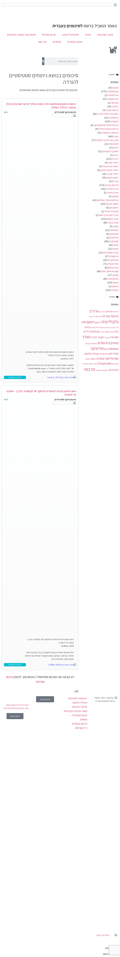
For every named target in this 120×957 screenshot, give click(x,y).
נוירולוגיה (114, 237)
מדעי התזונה (112, 192)
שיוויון (94, 364)
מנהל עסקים (112, 219)
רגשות (93, 358)
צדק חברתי (104, 353)
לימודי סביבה (112, 174)
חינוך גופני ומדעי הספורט (107, 140)
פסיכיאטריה (113, 263)
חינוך (116, 136)
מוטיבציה (111, 342)
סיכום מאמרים (74, 42)
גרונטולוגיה (113, 117)
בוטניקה (114, 102)
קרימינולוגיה (113, 278)
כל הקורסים (81, 728)
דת (117, 327)
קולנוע (115, 275)
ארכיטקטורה (112, 99)
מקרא (115, 226)
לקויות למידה (97, 337)
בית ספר (98, 316)
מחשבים (114, 207)
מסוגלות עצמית (91, 343)
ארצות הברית (110, 316)
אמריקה (109, 311)
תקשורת (114, 290)
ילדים (86, 331)
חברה (111, 331)
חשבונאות (113, 144)
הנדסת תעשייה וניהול (109, 129)
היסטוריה (114, 121)
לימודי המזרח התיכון (109, 170)
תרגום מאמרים (79, 723)
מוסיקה (115, 196)
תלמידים (113, 370)
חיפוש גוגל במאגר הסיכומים (21, 34)
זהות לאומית (95, 327)
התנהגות (107, 327)
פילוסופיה (114, 256)
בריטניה (91, 316)
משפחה (113, 349)
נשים (106, 349)
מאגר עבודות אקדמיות (75, 711)
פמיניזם (113, 354)
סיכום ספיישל (49, 34)
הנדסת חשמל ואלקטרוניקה (106, 125)
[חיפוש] (43, 61)
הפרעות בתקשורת (110, 132)
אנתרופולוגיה (112, 91)
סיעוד (115, 245)
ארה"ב (94, 310)
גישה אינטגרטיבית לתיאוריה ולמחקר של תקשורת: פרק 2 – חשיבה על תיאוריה (41, 392)
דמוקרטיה (88, 322)
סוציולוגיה (114, 241)
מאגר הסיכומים (105, 34)
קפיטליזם (112, 358)
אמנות (115, 87)
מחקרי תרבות (112, 204)
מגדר (116, 181)
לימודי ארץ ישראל (110, 166)
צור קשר (42, 42)
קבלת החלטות (91, 353)
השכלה (113, 327)
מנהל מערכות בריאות (108, 215)
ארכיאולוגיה (113, 95)
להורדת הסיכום (15, 377)
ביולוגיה (115, 106)
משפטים (114, 230)
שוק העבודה (104, 363)
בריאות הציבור (112, 110)
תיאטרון (115, 286)
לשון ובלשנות (112, 177)
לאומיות (107, 337)
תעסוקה (105, 370)
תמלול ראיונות (79, 702)
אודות (88, 34)
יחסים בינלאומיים (110, 151)
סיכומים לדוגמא (70, 34)
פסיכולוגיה (113, 260)
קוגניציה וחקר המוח (109, 271)
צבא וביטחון (113, 267)
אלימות (115, 311)
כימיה (115, 155)
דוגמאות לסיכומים (77, 698)
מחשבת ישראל (111, 211)
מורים (101, 343)
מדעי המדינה (112, 189)
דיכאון (98, 322)
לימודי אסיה (113, 162)
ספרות (115, 248)
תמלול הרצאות (79, 707)
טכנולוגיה (94, 331)
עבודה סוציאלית (111, 252)
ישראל (114, 337)
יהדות (116, 147)
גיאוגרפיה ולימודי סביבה (107, 114)
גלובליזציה (109, 322)
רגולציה (101, 358)
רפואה (115, 282)
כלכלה (115, 159)
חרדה (102, 331)
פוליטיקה (97, 348)
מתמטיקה (113, 234)
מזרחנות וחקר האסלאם (107, 200)
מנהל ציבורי (113, 222)
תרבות (89, 369)
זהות (102, 327)
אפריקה (102, 311)
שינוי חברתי (87, 363)
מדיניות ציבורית (111, 185)
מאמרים (57, 42)
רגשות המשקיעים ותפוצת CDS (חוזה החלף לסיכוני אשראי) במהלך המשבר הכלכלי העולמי (41, 105)
